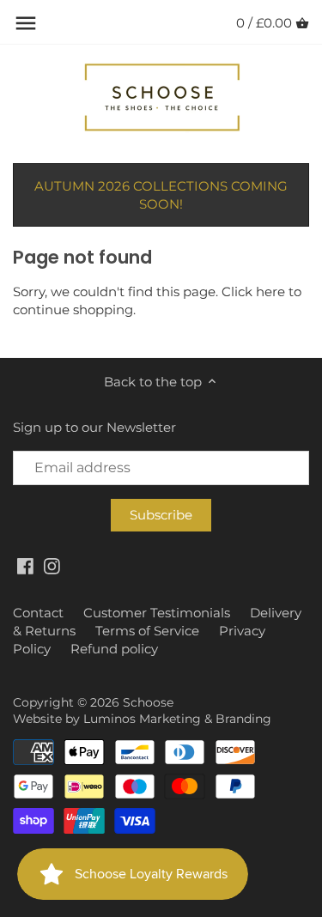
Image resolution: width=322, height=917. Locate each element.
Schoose (148, 702)
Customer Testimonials (156, 612)
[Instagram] (52, 565)
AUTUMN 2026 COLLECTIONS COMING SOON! (161, 195)
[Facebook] (25, 565)
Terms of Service (147, 630)
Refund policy (114, 649)
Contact (38, 612)
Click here (253, 291)
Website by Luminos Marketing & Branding (142, 719)
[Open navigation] (26, 23)
